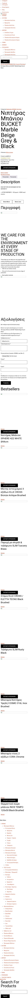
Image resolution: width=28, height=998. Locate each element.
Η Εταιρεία (5, 4)
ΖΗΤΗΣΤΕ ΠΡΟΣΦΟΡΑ (9, 168)
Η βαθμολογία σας (6, 338)
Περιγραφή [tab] (5, 176)
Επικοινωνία (5, 12)
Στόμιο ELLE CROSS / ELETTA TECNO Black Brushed (12, 599)
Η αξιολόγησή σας (6, 343)
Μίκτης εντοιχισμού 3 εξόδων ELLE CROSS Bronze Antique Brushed (13, 492)
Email (2, 366)
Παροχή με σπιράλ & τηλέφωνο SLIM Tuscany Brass (14, 545)
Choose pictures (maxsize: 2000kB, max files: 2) (12, 353)
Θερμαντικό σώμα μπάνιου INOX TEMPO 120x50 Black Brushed (12, 807)
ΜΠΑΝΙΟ (11, 64)
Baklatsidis (9, 109)
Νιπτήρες (23, 64)
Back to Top (3, 979)
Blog (3, 9)
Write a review (9, 152)
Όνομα (3, 359)
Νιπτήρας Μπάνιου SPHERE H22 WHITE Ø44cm (11, 438)
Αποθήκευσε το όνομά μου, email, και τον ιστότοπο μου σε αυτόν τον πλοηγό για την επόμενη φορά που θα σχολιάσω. (14, 377)
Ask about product (5, 174)
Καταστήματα (5, 7)
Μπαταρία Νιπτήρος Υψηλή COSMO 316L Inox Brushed (14, 703)
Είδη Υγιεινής (16, 64)
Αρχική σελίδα (4, 64)
